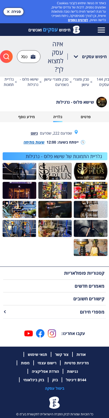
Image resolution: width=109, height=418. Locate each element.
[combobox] (28, 56)
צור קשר (62, 354)
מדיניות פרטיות (76, 362)
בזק (55, 379)
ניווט (34, 133)
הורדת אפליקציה (45, 371)
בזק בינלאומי (33, 379)
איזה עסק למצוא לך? (55, 57)
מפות (25, 362)
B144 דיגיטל (76, 379)
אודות (81, 354)
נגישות (72, 371)
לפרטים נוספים (78, 20)
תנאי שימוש (37, 354)
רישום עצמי (47, 362)
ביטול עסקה (54, 388)
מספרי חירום (92, 312)
